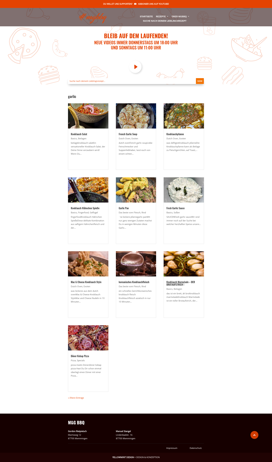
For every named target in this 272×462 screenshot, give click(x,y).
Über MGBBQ (179, 17)
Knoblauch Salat (79, 134)
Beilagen (82, 138)
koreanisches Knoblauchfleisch (134, 282)
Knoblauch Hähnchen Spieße (85, 208)
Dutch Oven (76, 286)
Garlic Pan (124, 208)
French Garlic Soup (128, 134)
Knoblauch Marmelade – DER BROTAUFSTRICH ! (180, 283)
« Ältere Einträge (76, 397)
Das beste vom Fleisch (129, 212)
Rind (144, 212)
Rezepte (161, 17)
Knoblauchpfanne (175, 134)
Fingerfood (83, 212)
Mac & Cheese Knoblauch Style (86, 282)
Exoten (87, 286)
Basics (74, 138)
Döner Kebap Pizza (80, 356)
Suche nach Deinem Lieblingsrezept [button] (164, 21)
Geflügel (94, 212)
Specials (81, 360)
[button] (254, 435)
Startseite (146, 17)
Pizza (73, 360)
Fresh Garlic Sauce (175, 208)
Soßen (177, 212)
